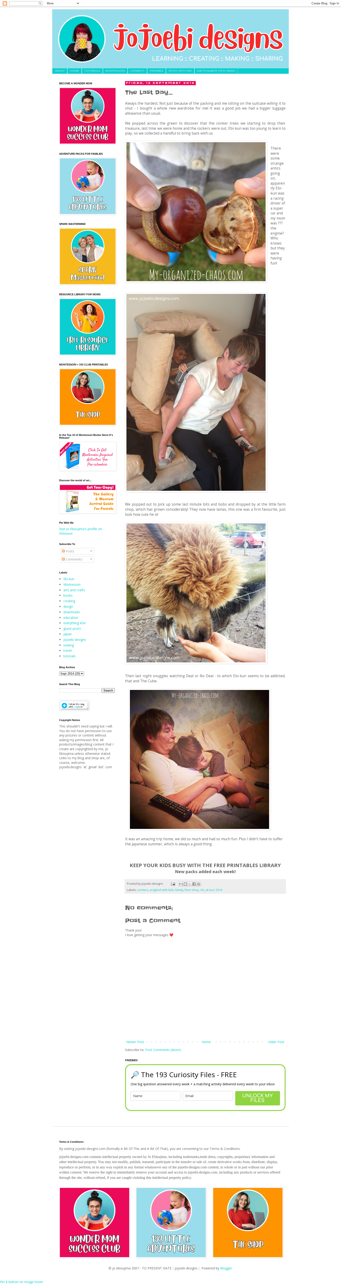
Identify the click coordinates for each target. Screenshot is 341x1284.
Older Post (276, 1042)
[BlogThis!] (185, 884)
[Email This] (181, 884)
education (70, 617)
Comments (73, 559)
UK (202, 890)
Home (206, 1042)
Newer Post (135, 1042)
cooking (69, 601)
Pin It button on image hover (21, 1282)
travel (67, 650)
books (68, 595)
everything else (74, 623)
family (179, 890)
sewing (68, 645)
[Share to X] (189, 884)
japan (67, 634)
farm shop (192, 890)
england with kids (162, 890)
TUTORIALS (92, 71)
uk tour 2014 (213, 890)
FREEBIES (156, 71)
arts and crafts (74, 590)
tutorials (69, 656)
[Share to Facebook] (194, 884)
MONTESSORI (115, 71)
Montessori (71, 584)
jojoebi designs (74, 639)
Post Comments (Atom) (163, 1050)
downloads (71, 612)
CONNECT (137, 71)
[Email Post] (173, 884)
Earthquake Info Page (216, 71)
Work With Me (180, 71)
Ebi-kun (68, 579)
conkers (142, 890)
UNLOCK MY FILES (257, 1098)
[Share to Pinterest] (198, 884)
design (68, 606)
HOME (74, 71)
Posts (69, 551)
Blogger (226, 1268)
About (60, 71)
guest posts (72, 628)
